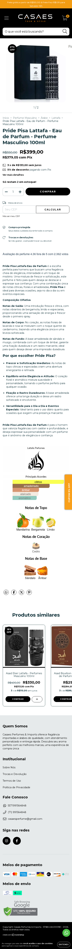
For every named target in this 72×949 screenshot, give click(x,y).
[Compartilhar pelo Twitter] (22, 593)
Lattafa (56, 117)
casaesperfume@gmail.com (25, 818)
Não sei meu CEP (11, 216)
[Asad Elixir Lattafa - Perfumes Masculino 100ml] (37, 699)
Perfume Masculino (25, 117)
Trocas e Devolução (15, 774)
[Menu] (6, 18)
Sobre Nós (9, 767)
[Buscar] (65, 31)
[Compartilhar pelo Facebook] (14, 593)
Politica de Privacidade (16, 787)
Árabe (44, 117)
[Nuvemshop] (13, 935)
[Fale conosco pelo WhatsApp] (66, 933)
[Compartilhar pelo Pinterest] (29, 593)
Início (6, 117)
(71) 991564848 (17, 812)
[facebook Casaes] (17, 841)
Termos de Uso (12, 780)
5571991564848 (17, 805)
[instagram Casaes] (6, 841)
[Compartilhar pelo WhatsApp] (6, 592)
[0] (65, 18)
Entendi (64, 944)
